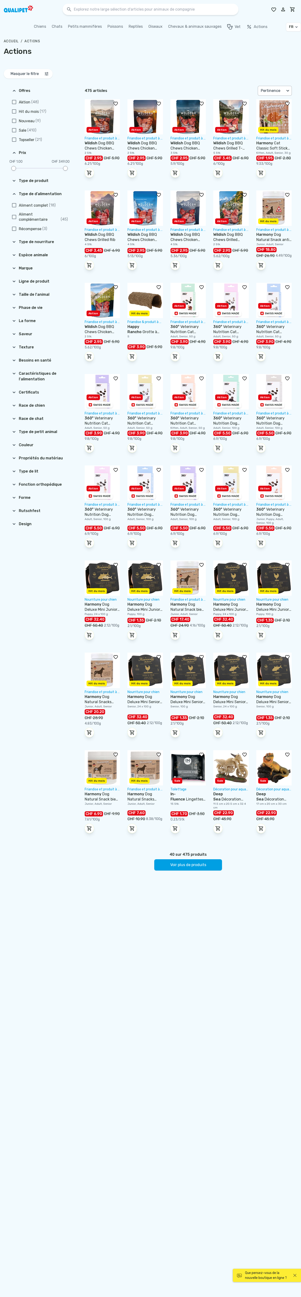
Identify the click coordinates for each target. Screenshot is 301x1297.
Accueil (11, 41)
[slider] (13, 168)
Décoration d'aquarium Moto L (229, 799)
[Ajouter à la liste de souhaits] (115, 103)
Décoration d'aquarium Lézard (272, 799)
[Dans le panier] (89, 172)
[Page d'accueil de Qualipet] (22, 9)
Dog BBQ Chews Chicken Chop (142, 239)
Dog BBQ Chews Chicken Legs (99, 148)
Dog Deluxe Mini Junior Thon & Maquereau (101, 609)
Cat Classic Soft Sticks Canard (272, 148)
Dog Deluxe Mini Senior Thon (229, 701)
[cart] (292, 9)
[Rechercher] (69, 9)
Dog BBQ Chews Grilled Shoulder (228, 239)
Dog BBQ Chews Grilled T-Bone (228, 148)
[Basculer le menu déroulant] (288, 91)
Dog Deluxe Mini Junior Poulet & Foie (229, 609)
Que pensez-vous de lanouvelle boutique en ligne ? (266, 1275)
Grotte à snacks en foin (142, 331)
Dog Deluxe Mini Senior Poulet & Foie (143, 701)
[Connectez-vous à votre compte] (283, 9)
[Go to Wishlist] (273, 9)
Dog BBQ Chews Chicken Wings (142, 148)
